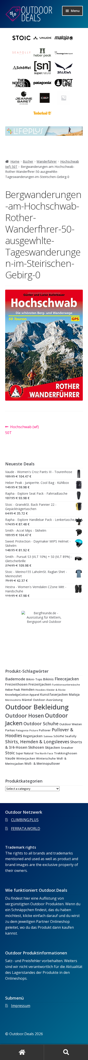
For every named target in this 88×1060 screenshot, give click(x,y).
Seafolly (70, 736)
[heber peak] (42, 53)
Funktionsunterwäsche (66, 684)
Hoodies (40, 689)
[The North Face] (21, 83)
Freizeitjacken (39, 684)
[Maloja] (64, 38)
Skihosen (36, 747)
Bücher (28, 161)
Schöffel (58, 736)
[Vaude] (42, 38)
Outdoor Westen (70, 724)
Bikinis (48, 679)
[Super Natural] (42, 68)
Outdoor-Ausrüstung (48, 700)
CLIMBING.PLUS (25, 819)
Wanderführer (47, 161)
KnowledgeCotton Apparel (22, 695)
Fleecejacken (67, 678)
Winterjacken (25, 758)
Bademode (15, 678)
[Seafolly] (21, 53)
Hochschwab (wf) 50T (22, 429)
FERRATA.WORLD (25, 828)
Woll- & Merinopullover (42, 763)
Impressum (20, 1005)
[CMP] (45, 98)
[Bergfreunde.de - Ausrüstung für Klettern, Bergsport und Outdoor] (44, 633)
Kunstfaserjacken (54, 694)
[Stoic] (21, 38)
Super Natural (24, 753)
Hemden (28, 689)
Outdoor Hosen (24, 715)
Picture (33, 730)
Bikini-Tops (34, 679)
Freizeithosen (16, 684)
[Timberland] (42, 113)
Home (14, 161)
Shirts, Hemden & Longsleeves (37, 742)
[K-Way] (63, 98)
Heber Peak (12, 690)
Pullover (45, 730)
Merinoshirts (13, 700)
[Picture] (64, 83)
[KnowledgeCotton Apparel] (64, 53)
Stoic (10, 752)
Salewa (48, 736)
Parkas (10, 730)
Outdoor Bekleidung (37, 706)
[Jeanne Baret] (24, 98)
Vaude (10, 758)
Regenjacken (33, 736)
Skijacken (52, 747)
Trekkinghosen (65, 753)
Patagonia (22, 730)
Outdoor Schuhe (40, 724)
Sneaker (67, 748)
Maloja (74, 694)
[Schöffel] (21, 68)
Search (66, 1052)
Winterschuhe (46, 758)
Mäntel (27, 700)
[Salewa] (64, 68)
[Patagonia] (42, 83)
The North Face (43, 753)
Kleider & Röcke (55, 689)
